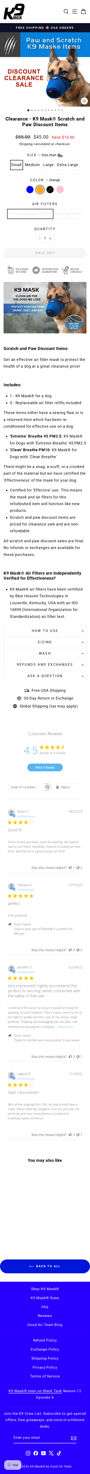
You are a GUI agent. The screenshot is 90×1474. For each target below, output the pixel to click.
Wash (45, 653)
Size (42, 155)
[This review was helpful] (70, 1134)
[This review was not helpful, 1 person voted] (77, 1056)
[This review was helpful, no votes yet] (70, 950)
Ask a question (45, 676)
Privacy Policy (45, 1367)
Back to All (48, 1266)
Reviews (45, 1316)
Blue (30, 189)
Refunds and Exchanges (45, 665)
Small (16, 164)
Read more (65, 1027)
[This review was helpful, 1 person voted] (70, 867)
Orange (40, 189)
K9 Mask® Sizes (45, 1298)
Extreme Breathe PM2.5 (30, 213)
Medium (32, 164)
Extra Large (67, 164)
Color (45, 180)
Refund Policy (45, 1340)
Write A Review (45, 767)
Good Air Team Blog (45, 1325)
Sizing (45, 642)
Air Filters (45, 204)
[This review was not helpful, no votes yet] (77, 867)
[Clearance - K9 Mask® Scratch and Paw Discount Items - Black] (21, 1233)
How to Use (45, 631)
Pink (60, 189)
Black (50, 189)
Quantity (45, 229)
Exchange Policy (45, 1349)
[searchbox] (26, 787)
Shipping (26, 144)
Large (48, 164)
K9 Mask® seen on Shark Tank (35, 1391)
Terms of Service (45, 1376)
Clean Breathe (68, 213)
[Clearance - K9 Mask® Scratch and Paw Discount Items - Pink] (26, 1233)
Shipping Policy (45, 1358)
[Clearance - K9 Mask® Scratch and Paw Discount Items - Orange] (16, 1233)
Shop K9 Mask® (45, 1289)
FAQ (45, 1307)
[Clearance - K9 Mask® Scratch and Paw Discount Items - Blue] (12, 1233)
